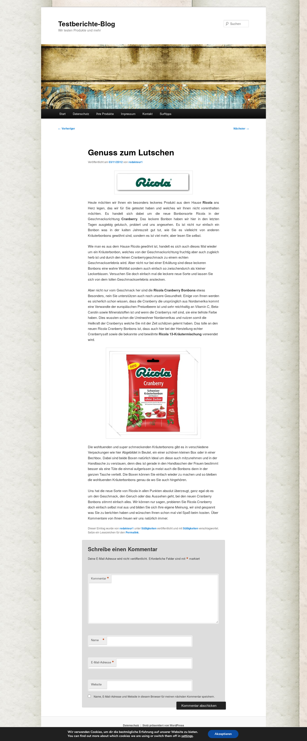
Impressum (128, 114)
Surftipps (165, 114)
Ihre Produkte (105, 114)
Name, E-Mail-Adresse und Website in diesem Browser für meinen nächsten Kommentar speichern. (154, 696)
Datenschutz (81, 114)
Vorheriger (66, 128)
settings (187, 736)
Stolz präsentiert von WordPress (163, 725)
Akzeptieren (223, 734)
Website (96, 684)
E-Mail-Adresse (102, 662)
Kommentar (100, 578)
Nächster (241, 128)
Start (62, 114)
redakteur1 (136, 162)
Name (98, 640)
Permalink (132, 532)
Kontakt (147, 114)
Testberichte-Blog (86, 23)
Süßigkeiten (148, 528)
